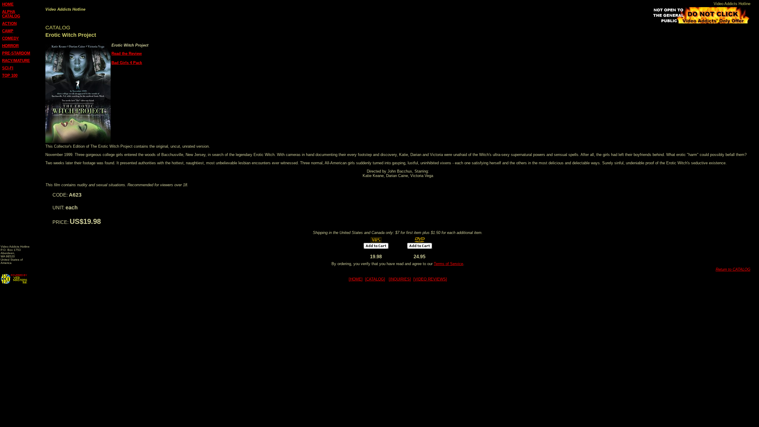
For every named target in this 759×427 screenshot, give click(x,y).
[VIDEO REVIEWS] (430, 279)
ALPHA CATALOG (11, 13)
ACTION (9, 23)
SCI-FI (7, 68)
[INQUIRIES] (400, 279)
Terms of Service (448, 264)
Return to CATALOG (733, 269)
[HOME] (356, 279)
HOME (8, 4)
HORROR (10, 46)
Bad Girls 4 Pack (126, 62)
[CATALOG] (375, 279)
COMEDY (10, 38)
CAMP (7, 31)
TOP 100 (9, 75)
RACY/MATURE (16, 60)
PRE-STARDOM (16, 53)
